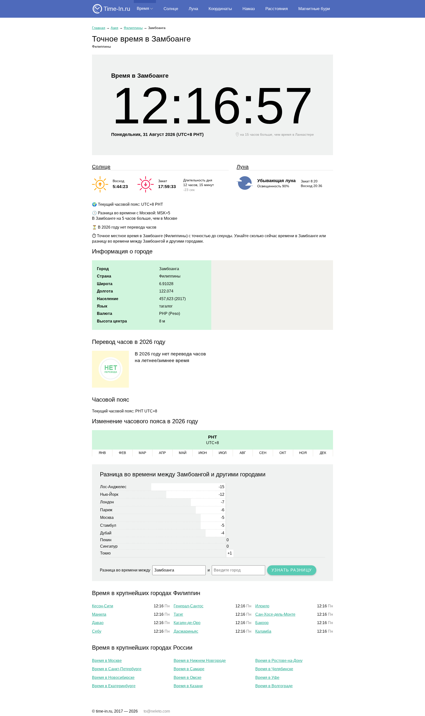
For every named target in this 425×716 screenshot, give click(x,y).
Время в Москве (107, 660)
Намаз (249, 8)
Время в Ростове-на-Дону (279, 660)
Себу (96, 631)
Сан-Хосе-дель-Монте (275, 614)
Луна (193, 8)
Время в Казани (188, 686)
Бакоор (262, 623)
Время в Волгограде (274, 686)
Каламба (263, 631)
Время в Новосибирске (113, 677)
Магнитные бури (314, 8)
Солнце (171, 8)
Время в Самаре (189, 669)
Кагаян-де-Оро (187, 623)
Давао (98, 623)
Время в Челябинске (274, 669)
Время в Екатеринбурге (114, 686)
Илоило (262, 606)
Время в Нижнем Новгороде (200, 660)
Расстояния (276, 8)
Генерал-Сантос (188, 606)
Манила (99, 614)
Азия (114, 28)
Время (143, 8)
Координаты (220, 8)
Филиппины (133, 28)
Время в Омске (187, 677)
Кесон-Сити (102, 606)
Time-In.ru (117, 8)
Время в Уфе (267, 677)
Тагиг (178, 614)
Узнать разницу (292, 570)
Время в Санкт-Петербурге (116, 669)
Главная (98, 28)
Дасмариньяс (186, 631)
